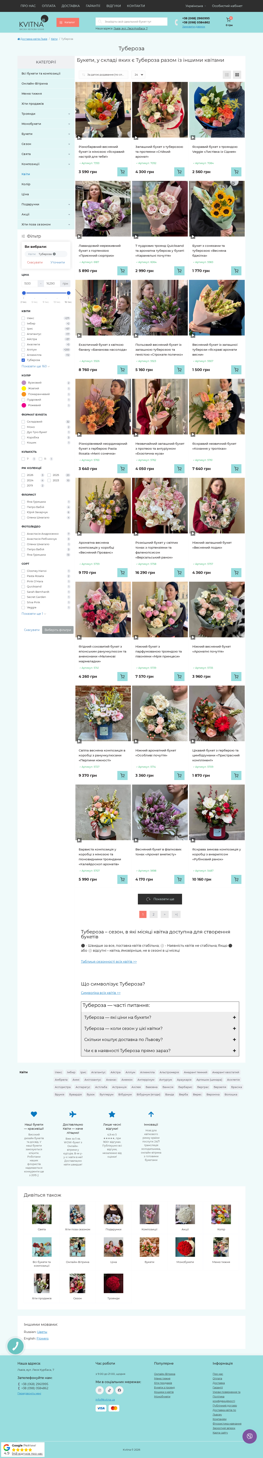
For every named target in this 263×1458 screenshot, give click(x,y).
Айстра (116, 1072)
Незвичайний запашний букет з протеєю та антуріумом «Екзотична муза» (159, 448)
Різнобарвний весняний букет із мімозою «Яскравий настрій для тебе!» (101, 152)
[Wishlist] (125, 88)
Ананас (111, 1079)
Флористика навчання (227, 1423)
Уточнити (58, 262)
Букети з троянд (164, 1387)
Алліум (130, 1072)
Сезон (26, 144)
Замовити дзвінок (193, 26)
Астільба (101, 1087)
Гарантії (93, 6)
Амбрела (61, 1079)
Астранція (119, 1087)
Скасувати (35, 262)
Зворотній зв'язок (224, 1428)
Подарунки (30, 204)
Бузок (91, 1094)
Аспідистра (63, 1087)
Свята (26, 154)
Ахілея (136, 1087)
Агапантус (98, 1072)
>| (176, 914)
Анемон (127, 1079)
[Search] (100, 21)
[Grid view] (237, 75)
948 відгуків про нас (27, 1454)
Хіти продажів (33, 104)
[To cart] (122, 171)
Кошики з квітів (164, 1392)
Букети (27, 134)
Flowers (42, 1338)
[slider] (23, 293)
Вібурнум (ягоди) (148, 1094)
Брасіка (236, 1087)
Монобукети (31, 124)
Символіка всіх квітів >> (101, 993)
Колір (26, 184)
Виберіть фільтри (58, 630)
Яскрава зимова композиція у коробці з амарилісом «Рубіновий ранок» (216, 854)
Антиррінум (145, 1079)
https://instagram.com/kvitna (100, 1390)
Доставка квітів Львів (33, 38)
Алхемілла (147, 1072)
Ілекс (58, 1072)
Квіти (54, 38)
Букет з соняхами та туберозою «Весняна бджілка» (209, 250)
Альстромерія (169, 1072)
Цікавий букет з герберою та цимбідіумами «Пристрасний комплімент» (216, 755)
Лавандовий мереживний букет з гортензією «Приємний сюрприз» (100, 250)
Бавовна (152, 1087)
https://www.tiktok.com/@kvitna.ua (109, 1390)
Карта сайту (220, 1432)
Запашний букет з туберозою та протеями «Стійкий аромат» (159, 152)
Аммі (76, 1079)
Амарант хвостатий (225, 1072)
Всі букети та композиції (41, 73)
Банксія (168, 1087)
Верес (197, 1094)
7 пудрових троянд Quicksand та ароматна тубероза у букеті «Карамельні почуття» (159, 250)
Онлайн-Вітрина (35, 83)
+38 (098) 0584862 (196, 22)
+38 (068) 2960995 (196, 18)
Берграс (203, 1087)
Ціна (25, 194)
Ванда (169, 1094)
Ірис (83, 1072)
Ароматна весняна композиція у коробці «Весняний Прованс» (96, 547)
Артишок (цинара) (209, 1079)
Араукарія (184, 1079)
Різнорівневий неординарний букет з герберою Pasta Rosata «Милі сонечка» (103, 448)
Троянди (28, 114)
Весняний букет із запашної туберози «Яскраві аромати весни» (215, 349)
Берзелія (220, 1087)
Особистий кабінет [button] (227, 6)
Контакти (136, 6)
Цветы (42, 1332)
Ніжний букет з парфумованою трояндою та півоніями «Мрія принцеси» (158, 651)
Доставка (71, 6)
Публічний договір (225, 1405)
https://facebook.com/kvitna (119, 1390)
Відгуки (113, 6)
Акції (26, 214)
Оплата (48, 6)
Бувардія (75, 1094)
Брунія (59, 1094)
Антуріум (165, 1079)
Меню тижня (32, 93)
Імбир (71, 1072)
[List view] (227, 75)
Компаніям (219, 1419)
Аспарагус (83, 1087)
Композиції (30, 164)
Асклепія (233, 1079)
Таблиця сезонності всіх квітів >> (109, 962)
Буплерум (106, 1094)
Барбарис (185, 1087)
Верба (183, 1094)
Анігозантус (92, 1079)
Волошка (231, 1094)
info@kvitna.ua (105, 1399)
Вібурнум (125, 1094)
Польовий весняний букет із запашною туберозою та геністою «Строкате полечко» (159, 349)
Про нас (28, 6)
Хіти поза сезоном (36, 224)
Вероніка (213, 1094)
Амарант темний (195, 1072)
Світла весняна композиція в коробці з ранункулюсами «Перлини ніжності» (102, 755)
